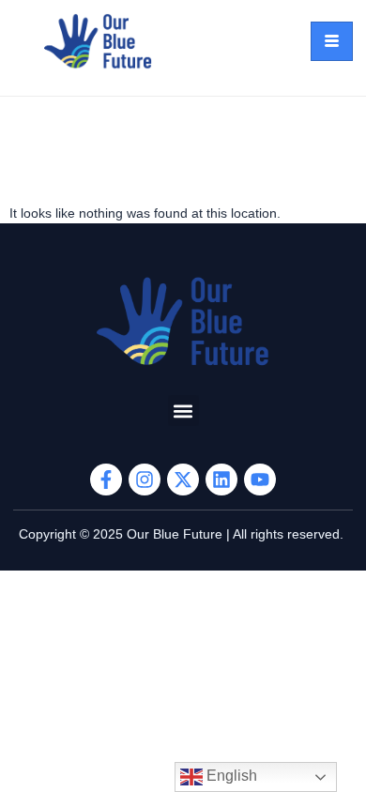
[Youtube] (260, 479)
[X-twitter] (183, 479)
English (230, 776)
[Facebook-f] (106, 479)
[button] (183, 410)
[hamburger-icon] (332, 41)
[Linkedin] (221, 479)
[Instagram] (144, 479)
